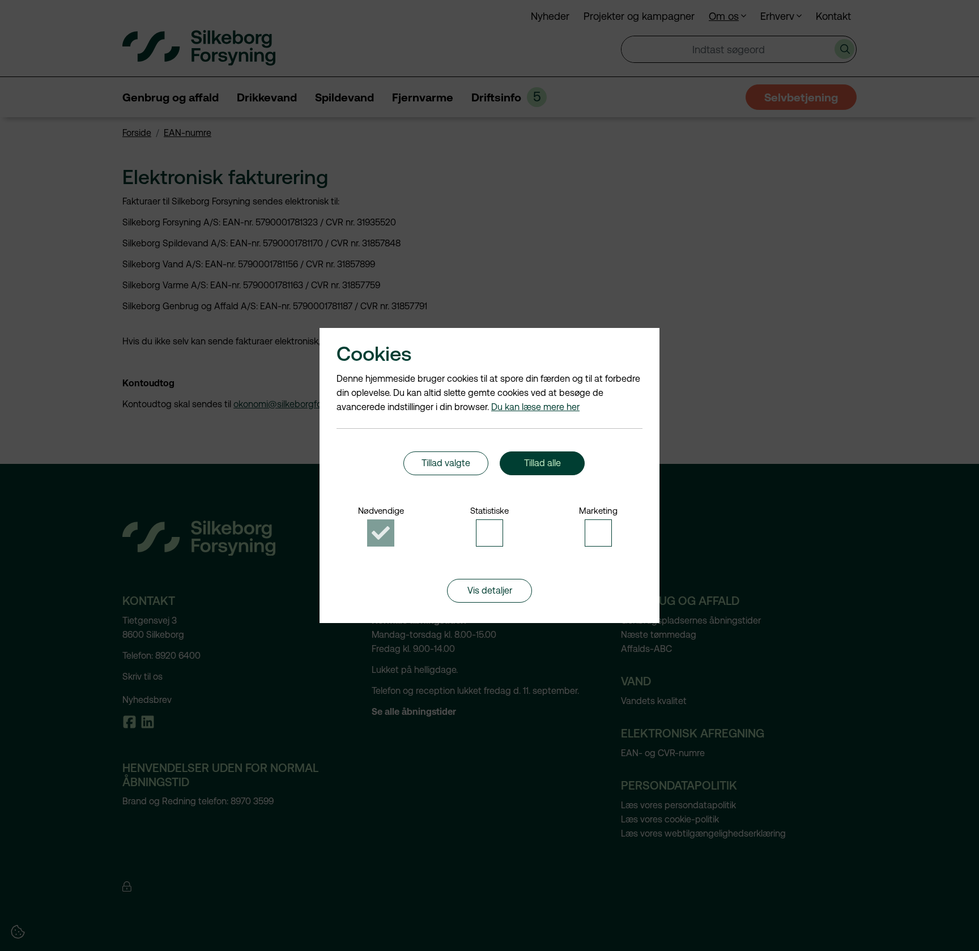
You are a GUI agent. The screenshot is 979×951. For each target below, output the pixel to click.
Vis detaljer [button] (489, 590)
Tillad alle (542, 463)
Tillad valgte (446, 463)
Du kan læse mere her (535, 407)
